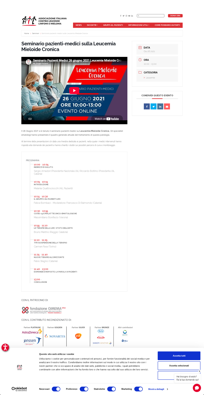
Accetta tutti (179, 355)
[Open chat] (197, 388)
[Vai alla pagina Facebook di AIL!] (121, 15)
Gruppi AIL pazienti (113, 25)
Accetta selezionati (179, 365)
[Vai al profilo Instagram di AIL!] (126, 15)
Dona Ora (175, 16)
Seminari (35, 33)
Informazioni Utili (138, 25)
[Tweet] (154, 106)
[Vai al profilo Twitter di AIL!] (124, 15)
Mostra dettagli (156, 389)
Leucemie (150, 77)
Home (26, 33)
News (79, 25)
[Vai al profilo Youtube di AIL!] (129, 15)
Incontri (91, 25)
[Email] (167, 106)
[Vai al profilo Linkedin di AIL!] (132, 15)
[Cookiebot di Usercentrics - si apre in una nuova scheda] (19, 389)
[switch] (84, 389)
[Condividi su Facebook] (147, 106)
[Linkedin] (160, 106)
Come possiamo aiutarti (167, 25)
